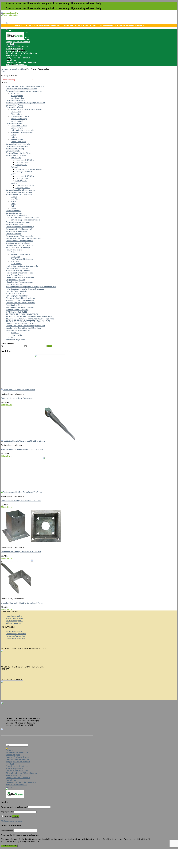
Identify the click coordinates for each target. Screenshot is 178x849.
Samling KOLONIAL (23, 171)
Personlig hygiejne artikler (16, 296)
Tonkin (13, 208)
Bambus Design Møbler (16, 100)
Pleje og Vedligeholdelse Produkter (20, 298)
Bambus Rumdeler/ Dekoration (19, 192)
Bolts (13, 252)
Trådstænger (16, 263)
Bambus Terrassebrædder (17, 215)
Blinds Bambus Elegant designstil (19, 240)
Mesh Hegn (15, 256)
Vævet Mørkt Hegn (19, 118)
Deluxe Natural (17, 128)
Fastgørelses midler (17, 69)
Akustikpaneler (17, 95)
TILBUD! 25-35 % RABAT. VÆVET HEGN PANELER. (28, 321)
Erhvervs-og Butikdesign (17, 51)
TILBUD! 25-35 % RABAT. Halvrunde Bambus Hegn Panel (30, 319)
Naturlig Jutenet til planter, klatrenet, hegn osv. (25, 289)
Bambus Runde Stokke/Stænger (19, 194)
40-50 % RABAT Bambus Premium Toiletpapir (25, 86)
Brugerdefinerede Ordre (17, 32)
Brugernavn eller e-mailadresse (14, 807)
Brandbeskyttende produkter (18, 243)
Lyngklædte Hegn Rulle (15, 279)
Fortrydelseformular (14, 631)
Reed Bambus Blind (14, 305)
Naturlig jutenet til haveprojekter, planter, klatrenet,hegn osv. (31, 286)
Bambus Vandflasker (14, 224)
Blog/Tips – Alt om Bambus (18, 41)
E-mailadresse (7, 830)
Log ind (15, 816)
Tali (12, 206)
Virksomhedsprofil (13, 623)
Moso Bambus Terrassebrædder (19, 282)
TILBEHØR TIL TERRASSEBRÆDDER (22, 314)
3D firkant (15, 93)
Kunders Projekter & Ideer (17, 37)
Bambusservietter (13, 233)
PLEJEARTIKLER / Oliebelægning (20, 300)
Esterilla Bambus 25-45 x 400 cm (19, 245)
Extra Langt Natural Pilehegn (18, 247)
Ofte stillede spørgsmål (15, 638)
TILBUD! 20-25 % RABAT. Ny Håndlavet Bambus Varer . (29, 316)
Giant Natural (16, 114)
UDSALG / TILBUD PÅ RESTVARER (21, 62)
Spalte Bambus (17, 139)
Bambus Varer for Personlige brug (20, 226)
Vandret (14, 183)
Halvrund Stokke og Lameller (18, 270)
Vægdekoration (17, 98)
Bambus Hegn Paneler (15, 107)
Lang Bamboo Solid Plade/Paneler (20, 277)
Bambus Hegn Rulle (14, 123)
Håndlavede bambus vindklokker (19, 273)
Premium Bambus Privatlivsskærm (20, 302)
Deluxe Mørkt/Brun (19, 125)
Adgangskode (7, 811)
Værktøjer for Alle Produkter (18, 330)
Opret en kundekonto (9, 846)
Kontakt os (11, 60)
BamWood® (16, 157)
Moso (13, 201)
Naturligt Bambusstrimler (16, 291)
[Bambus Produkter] (10, 14)
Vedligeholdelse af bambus (18, 58)
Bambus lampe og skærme (17, 146)
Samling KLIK (21, 164)
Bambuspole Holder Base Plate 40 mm (17, 398)
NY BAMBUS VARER (15, 293)
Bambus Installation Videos (18, 39)
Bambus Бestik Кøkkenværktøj (19, 229)
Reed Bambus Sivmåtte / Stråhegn (20, 307)
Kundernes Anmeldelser (16, 64)
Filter (49, 346)
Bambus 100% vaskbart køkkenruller (21, 88)
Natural (14, 137)
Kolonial (14, 167)
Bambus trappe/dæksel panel (18, 222)
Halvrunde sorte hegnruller (22, 132)
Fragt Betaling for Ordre (17, 46)
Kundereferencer (13, 55)
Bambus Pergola (13, 151)
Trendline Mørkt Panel (20, 116)
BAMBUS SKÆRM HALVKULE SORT (26, 109)
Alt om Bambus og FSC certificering (21, 53)
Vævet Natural (17, 121)
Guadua (14, 197)
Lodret (13, 174)
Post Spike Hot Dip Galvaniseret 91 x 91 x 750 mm (22, 449)
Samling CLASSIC (22, 162)
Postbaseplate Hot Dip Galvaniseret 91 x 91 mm (21, 551)
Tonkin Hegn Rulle (18, 141)
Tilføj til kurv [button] (6, 404)
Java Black (15, 199)
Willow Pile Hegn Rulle (15, 339)
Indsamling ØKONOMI (25, 160)
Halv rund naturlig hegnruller (22, 130)
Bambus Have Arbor (14, 105)
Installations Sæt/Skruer (21, 254)
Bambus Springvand (14, 213)
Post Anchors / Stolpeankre (22, 259)
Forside (9, 30)
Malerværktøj (16, 335)
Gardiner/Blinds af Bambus (17, 268)
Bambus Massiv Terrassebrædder (25, 217)
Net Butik (10, 44)
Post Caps (15, 261)
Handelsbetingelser (14, 616)
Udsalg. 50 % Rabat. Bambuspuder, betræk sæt (25, 325)
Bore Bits (15, 332)
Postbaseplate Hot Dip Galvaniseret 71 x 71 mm (21, 500)
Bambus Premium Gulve (16, 155)
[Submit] (7, 748)
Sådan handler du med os (16, 633)
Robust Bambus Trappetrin (17, 309)
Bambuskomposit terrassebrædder (25, 220)
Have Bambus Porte (14, 275)
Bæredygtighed (13, 35)
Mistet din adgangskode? (11, 821)
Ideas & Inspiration (14, 48)
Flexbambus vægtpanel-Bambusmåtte (22, 266)
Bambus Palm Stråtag (15, 148)
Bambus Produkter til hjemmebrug (20, 190)
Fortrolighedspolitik (14, 620)
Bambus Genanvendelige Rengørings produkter (25, 102)
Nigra (13, 203)
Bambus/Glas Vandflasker (17, 231)
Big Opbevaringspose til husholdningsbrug (24, 238)
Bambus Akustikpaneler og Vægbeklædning (24, 91)
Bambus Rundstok (13, 210)
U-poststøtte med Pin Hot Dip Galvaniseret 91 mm (22, 603)
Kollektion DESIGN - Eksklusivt (28, 169)
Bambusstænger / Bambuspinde (19, 236)
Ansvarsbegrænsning (14, 618)
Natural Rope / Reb (14, 284)
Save (13, 337)
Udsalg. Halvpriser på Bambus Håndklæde (23, 328)
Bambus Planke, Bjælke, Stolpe (18, 153)
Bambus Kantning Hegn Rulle (18, 144)
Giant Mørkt (16, 111)
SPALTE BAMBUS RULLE (16, 312)
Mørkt (13, 134)
